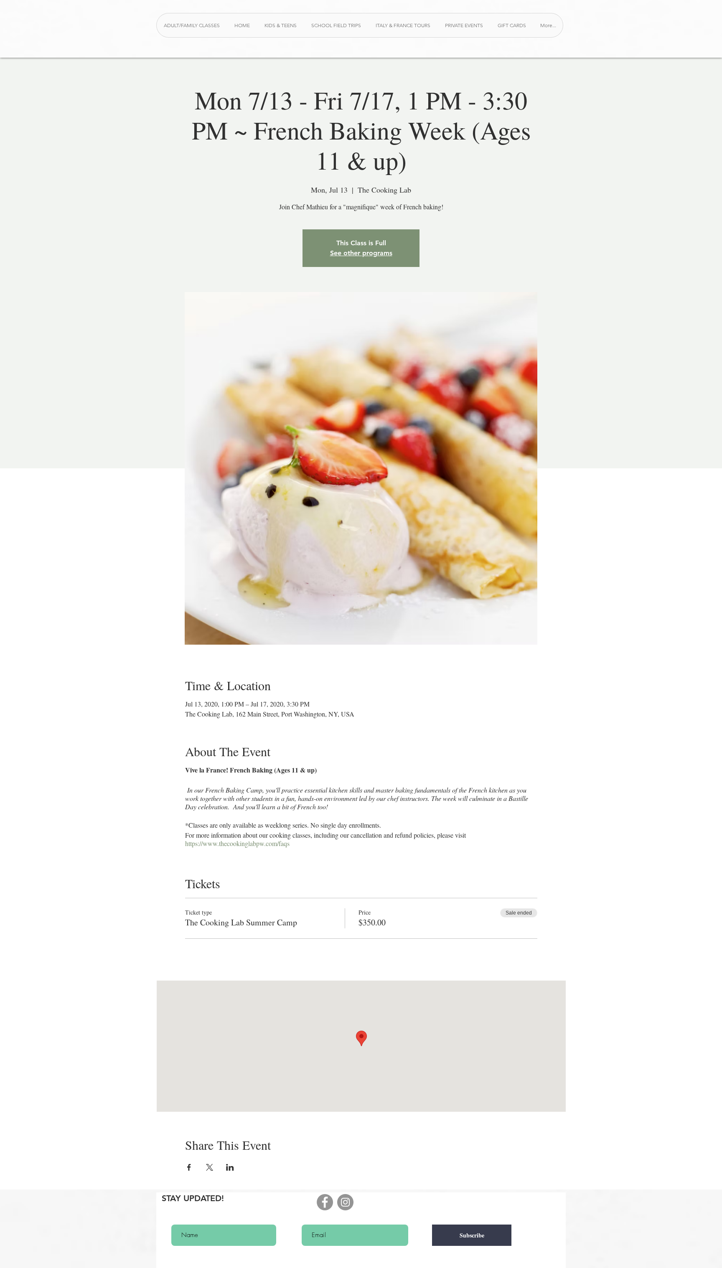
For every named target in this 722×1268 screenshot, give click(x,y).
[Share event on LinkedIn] (230, 1167)
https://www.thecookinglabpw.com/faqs (237, 843)
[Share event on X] (210, 1167)
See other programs (361, 253)
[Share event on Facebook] (189, 1167)
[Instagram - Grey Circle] (345, 1202)
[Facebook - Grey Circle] (325, 1202)
